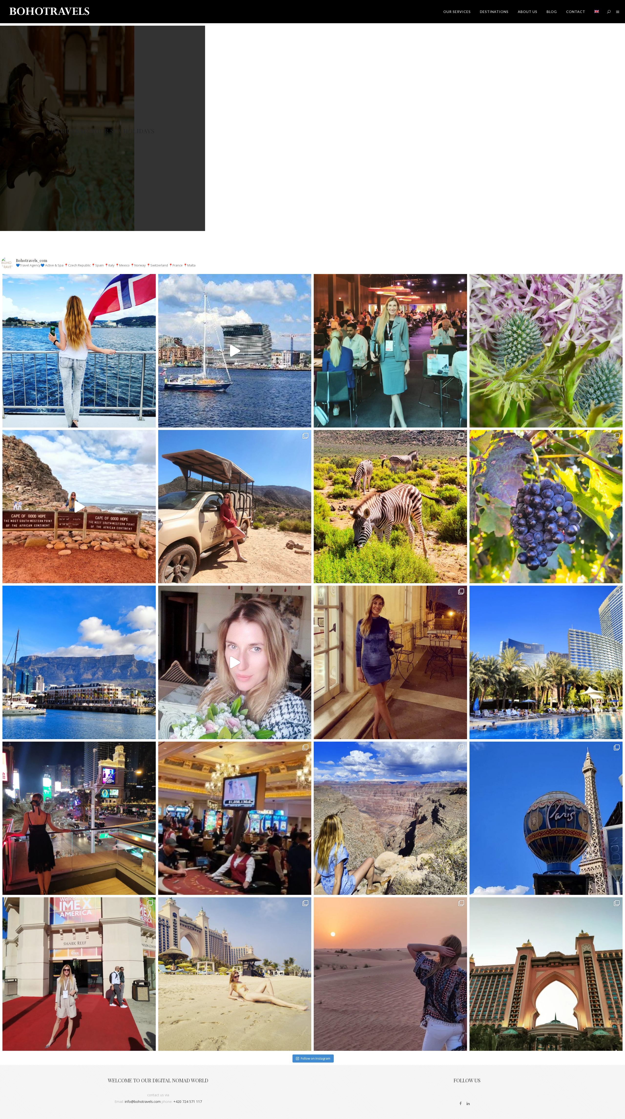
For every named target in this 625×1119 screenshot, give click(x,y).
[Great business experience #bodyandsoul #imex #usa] (79, 974)
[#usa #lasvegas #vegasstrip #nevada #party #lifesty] (79, 818)
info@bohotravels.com (143, 1101)
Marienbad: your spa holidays (103, 131)
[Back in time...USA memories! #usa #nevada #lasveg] (546, 818)
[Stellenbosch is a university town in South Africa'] (546, 506)
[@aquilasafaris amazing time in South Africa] (235, 506)
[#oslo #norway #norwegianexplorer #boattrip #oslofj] (79, 351)
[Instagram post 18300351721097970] (235, 351)
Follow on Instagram (315, 1058)
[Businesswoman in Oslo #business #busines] (390, 351)
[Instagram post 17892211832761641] (79, 506)
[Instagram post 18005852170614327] (235, 662)
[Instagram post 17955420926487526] (546, 351)
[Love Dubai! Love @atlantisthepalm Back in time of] (546, 974)
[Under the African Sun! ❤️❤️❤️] (79, 662)
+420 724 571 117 (187, 1101)
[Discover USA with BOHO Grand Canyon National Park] (390, 818)
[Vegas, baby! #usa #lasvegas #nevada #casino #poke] (235, 818)
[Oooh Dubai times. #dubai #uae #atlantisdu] (235, 974)
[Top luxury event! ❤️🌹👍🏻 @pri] (390, 662)
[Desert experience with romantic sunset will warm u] (390, 974)
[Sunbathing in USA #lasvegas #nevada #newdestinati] (546, 662)
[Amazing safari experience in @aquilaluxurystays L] (390, 506)
